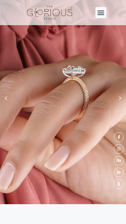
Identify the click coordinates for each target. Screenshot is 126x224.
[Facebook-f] (119, 137)
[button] (101, 12)
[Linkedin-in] (119, 172)
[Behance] (119, 161)
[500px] (119, 184)
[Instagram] (119, 149)
